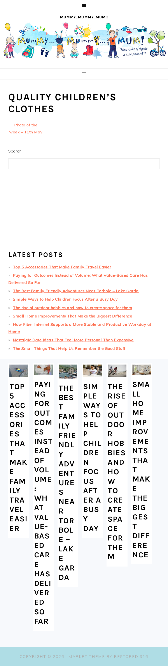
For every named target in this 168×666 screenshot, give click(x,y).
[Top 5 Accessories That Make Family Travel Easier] (18, 371)
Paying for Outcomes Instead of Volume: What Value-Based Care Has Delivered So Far (43, 503)
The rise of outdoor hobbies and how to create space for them (72, 307)
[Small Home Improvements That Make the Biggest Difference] (141, 370)
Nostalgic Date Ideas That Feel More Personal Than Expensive (73, 339)
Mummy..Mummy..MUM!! (84, 17)
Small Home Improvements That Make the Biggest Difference (72, 316)
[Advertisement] (83, 212)
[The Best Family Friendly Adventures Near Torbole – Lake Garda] (68, 372)
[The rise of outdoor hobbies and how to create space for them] (117, 371)
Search (14, 151)
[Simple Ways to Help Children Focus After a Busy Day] (92, 371)
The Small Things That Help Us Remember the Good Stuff (69, 348)
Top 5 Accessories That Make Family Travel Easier (62, 266)
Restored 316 (131, 656)
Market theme (86, 656)
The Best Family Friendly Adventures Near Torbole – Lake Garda (76, 290)
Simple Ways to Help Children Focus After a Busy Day (65, 299)
